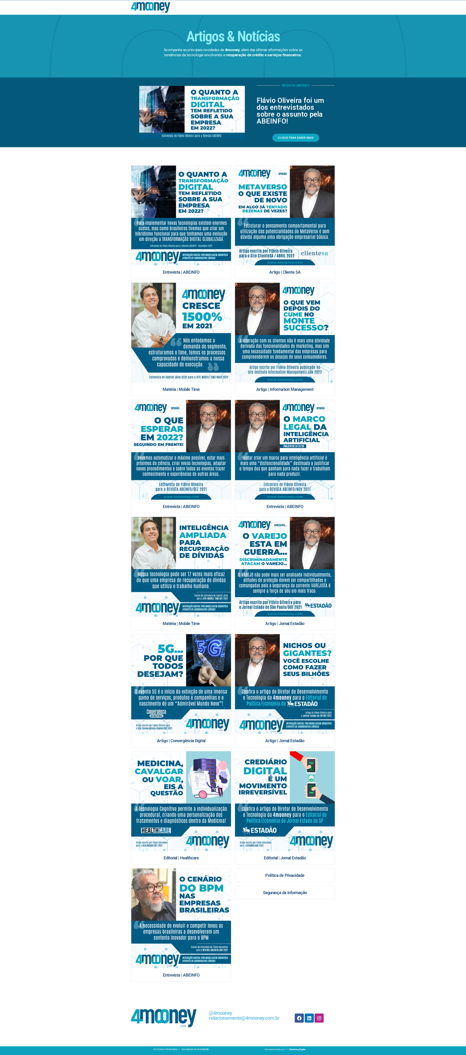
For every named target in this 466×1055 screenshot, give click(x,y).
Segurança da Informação (285, 892)
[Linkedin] (309, 1018)
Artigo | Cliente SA (285, 272)
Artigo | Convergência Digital (181, 740)
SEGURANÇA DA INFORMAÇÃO (195, 1049)
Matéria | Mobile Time (181, 389)
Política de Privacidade (284, 875)
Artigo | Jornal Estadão (284, 623)
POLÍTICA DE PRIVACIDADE (165, 1049)
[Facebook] (299, 1018)
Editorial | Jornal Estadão (285, 858)
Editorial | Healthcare (181, 858)
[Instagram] (319, 1018)
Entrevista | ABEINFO (181, 272)
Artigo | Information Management (284, 389)
